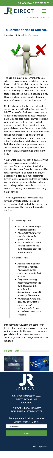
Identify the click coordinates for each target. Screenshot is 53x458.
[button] (6, 363)
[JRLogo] (19, 8)
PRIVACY (36, 447)
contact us (40, 185)
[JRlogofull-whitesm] (26, 374)
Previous (34, 17)
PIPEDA (44, 447)
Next (43, 17)
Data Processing (31, 35)
